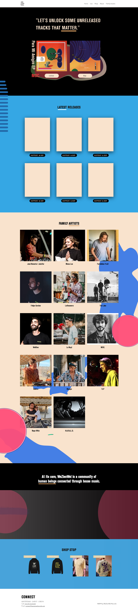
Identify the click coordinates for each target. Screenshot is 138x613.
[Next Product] (117, 566)
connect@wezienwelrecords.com (35, 606)
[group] (69, 566)
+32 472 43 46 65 (30, 604)
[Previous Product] (20, 566)
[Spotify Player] (37, 134)
